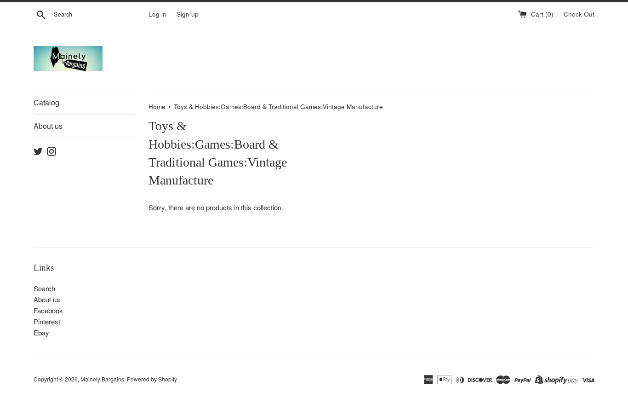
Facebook (48, 310)
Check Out (579, 14)
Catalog (46, 102)
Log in (157, 14)
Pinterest (47, 321)
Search (44, 288)
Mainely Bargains (102, 379)
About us (48, 126)
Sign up (188, 14)
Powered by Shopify (152, 379)
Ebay (41, 332)
